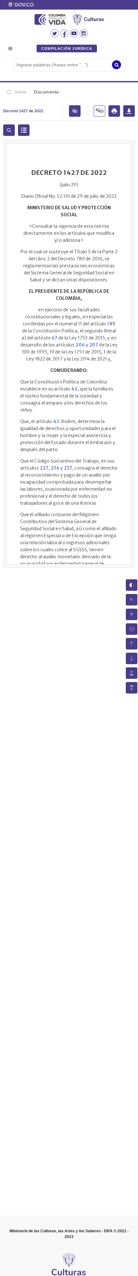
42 (74, 389)
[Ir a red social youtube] (75, 35)
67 (54, 338)
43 (56, 421)
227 (44, 468)
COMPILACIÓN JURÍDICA (66, 48)
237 (68, 468)
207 (93, 345)
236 (55, 468)
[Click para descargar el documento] (129, 111)
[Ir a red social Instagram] (84, 35)
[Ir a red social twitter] (55, 35)
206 (79, 345)
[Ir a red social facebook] (65, 35)
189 (111, 324)
